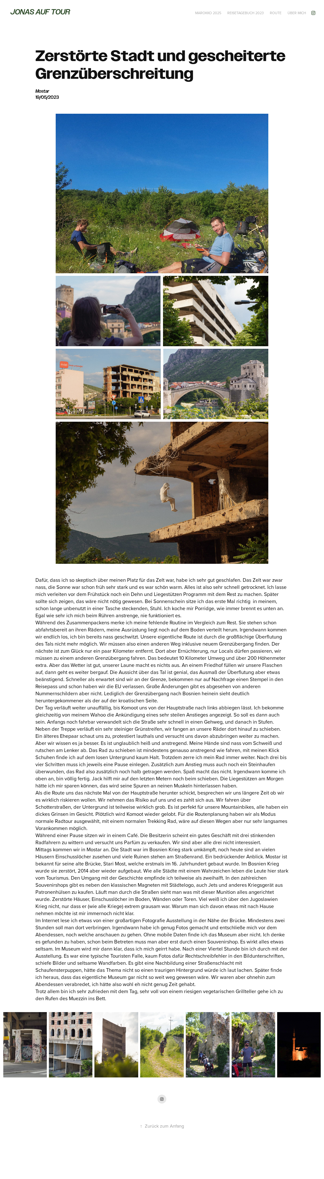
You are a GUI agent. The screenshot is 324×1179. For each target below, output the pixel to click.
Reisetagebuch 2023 (245, 12)
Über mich (297, 12)
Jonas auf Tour (40, 11)
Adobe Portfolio (171, 1161)
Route (275, 12)
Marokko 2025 (208, 12)
